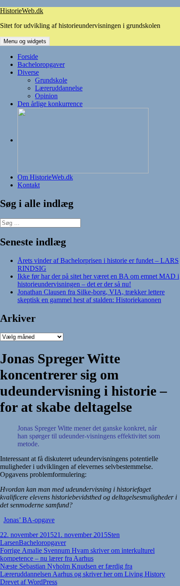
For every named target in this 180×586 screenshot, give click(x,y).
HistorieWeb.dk (21, 10)
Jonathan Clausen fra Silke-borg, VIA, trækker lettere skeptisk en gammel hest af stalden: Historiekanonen (91, 295)
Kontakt (28, 185)
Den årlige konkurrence (50, 103)
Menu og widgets (24, 41)
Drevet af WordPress (28, 582)
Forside (27, 56)
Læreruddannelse (59, 88)
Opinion (46, 96)
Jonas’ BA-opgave (29, 520)
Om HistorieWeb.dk (45, 177)
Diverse (28, 72)
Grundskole (51, 80)
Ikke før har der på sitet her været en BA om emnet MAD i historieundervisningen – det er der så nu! (98, 280)
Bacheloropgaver (41, 64)
